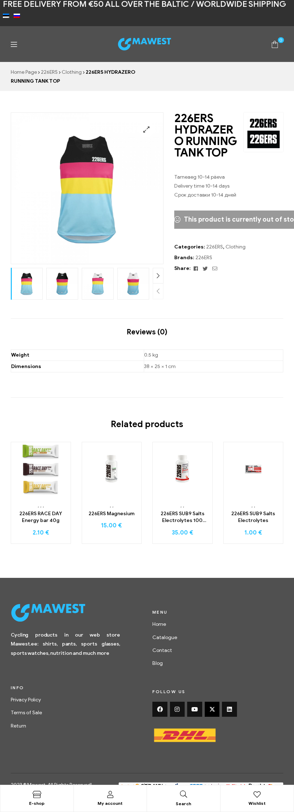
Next (158, 276)
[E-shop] (37, 794)
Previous (158, 291)
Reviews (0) (147, 332)
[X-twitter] (212, 709)
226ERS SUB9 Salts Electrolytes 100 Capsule (182, 517)
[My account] (110, 794)
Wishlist (257, 803)
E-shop (36, 803)
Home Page (24, 72)
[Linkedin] (229, 709)
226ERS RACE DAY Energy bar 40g (40, 517)
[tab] (147, 329)
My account (110, 803)
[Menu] (14, 44)
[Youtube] (194, 709)
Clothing (72, 72)
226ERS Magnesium (111, 514)
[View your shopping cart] (275, 43)
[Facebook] (159, 709)
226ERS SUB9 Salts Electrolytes (253, 517)
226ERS (49, 72)
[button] (146, 129)
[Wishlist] (257, 794)
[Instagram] (177, 709)
